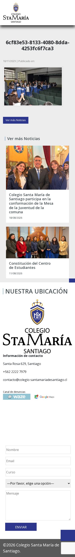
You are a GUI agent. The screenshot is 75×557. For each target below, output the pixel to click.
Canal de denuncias (14, 392)
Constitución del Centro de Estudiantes (30, 265)
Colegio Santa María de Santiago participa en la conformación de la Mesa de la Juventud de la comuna (31, 203)
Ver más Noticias (16, 120)
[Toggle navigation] (69, 13)
